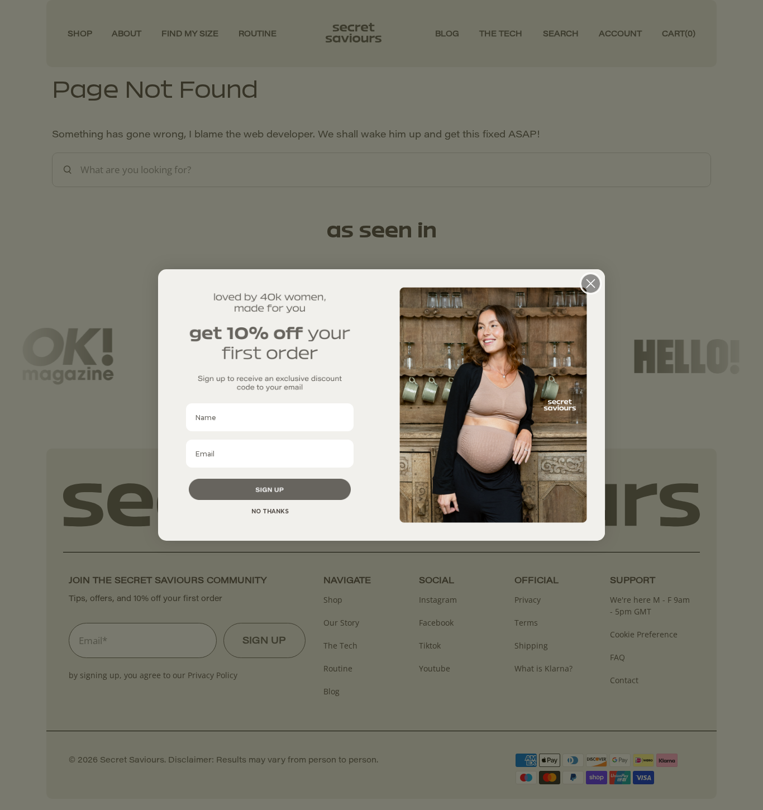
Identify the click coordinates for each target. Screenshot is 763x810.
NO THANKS (270, 511)
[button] (270, 489)
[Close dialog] (590, 283)
